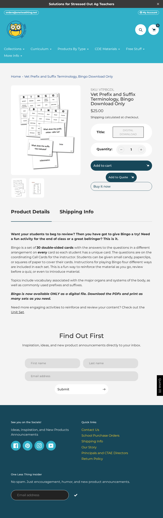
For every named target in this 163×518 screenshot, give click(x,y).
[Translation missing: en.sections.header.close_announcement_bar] (158, 4)
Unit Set (17, 312)
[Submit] (76, 495)
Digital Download (128, 132)
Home (16, 76)
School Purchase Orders (100, 435)
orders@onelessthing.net (21, 12)
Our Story (89, 447)
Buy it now (102, 186)
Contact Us (90, 430)
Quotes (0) (160, 385)
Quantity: (104, 149)
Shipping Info (77, 212)
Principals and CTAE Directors (105, 453)
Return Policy (92, 459)
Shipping (97, 117)
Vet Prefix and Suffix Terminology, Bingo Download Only (68, 76)
